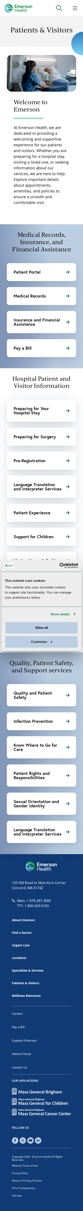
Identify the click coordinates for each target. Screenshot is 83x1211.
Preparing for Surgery (35, 437)
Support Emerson (24, 1040)
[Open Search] (59, 8)
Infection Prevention (33, 721)
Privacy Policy (20, 1173)
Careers (17, 1014)
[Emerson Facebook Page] (15, 1140)
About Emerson (23, 920)
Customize (39, 642)
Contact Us (19, 1067)
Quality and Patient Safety (33, 695)
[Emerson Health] (41, 866)
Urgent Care (21, 945)
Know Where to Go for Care (35, 747)
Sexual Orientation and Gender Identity (36, 804)
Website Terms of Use (25, 1165)
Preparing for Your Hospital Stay (31, 411)
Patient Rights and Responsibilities (32, 775)
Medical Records (30, 296)
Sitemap (17, 1195)
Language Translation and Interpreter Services (38, 487)
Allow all (41, 627)
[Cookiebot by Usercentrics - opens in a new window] (59, 565)
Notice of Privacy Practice (27, 1180)
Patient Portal (27, 272)
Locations (19, 958)
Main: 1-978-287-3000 (34, 900)
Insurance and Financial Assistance (37, 322)
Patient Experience (32, 513)
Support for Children (34, 537)
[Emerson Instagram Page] (23, 1140)
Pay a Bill (22, 348)
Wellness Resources (26, 996)
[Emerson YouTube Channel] (30, 1140)
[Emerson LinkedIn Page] (38, 1140)
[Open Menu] (75, 8)
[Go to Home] (18, 8)
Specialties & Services (27, 970)
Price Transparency (23, 1188)
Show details (60, 614)
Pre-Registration (30, 460)
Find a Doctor (22, 933)
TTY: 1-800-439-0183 (33, 905)
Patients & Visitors (25, 983)
